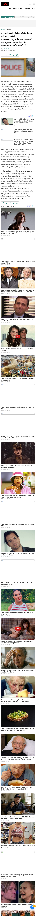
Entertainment (25, 8)
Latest (9, 8)
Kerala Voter (7, 49)
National (9, 30)
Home (3, 8)
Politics (16, 8)
